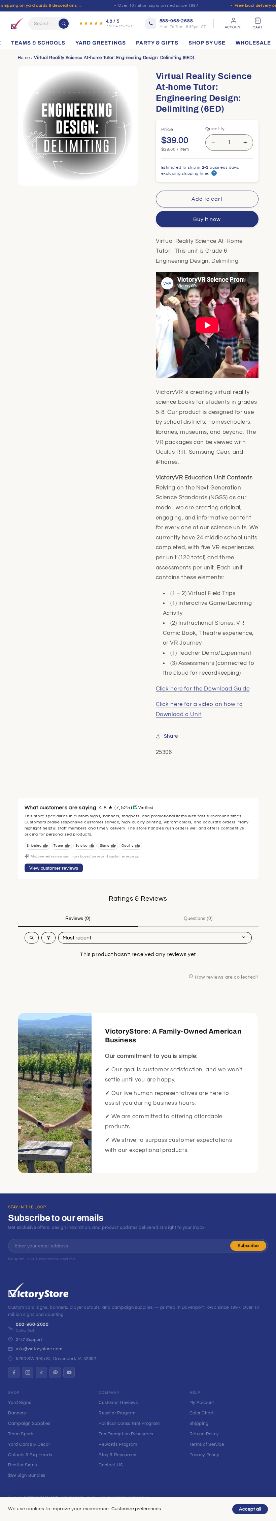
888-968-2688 (32, 1324)
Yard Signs (19, 1402)
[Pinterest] (55, 1372)
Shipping (199, 1423)
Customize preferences (136, 1508)
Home (24, 57)
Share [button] (171, 736)
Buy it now (207, 219)
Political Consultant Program (129, 1423)
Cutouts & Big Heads (30, 1455)
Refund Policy (204, 1434)
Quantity (215, 128)
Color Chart (201, 1413)
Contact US (111, 1465)
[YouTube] (69, 1372)
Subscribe (248, 1245)
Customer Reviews (118, 1402)
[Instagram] (27, 1372)
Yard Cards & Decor (29, 1444)
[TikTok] (41, 1372)
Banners (17, 1413)
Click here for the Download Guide (203, 689)
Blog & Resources (117, 1455)
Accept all (250, 1509)
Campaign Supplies (29, 1423)
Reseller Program (117, 1413)
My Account (201, 1402)
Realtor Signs (22, 1465)
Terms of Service (206, 1444)
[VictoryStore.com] (17, 24)
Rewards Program (118, 1444)
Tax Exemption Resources (126, 1434)
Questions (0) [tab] (198, 918)
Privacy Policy (204, 1455)
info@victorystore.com (39, 1349)
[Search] (64, 24)
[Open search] (32, 937)
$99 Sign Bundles (26, 1475)
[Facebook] (14, 1372)
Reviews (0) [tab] (78, 918)
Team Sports (21, 1434)
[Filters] (48, 937)
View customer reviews (53, 868)
